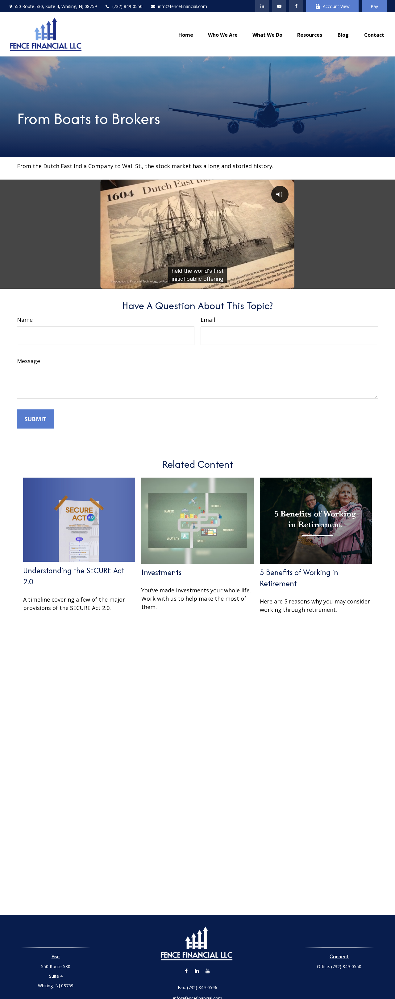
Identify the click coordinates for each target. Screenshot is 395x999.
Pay (374, 6)
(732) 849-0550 (127, 6)
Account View (336, 6)
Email (208, 319)
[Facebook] (296, 6)
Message (28, 361)
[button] (186, 34)
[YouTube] (279, 6)
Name (25, 319)
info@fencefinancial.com (182, 6)
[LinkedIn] (262, 6)
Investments (161, 572)
